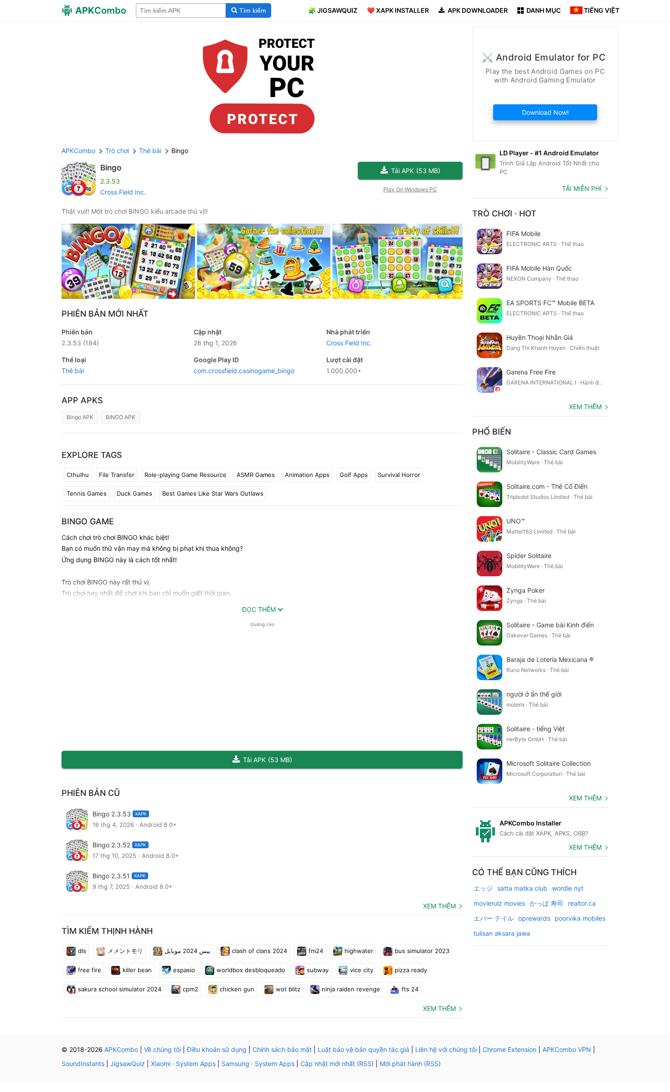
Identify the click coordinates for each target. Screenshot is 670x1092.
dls (82, 950)
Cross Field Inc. (123, 192)
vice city (361, 970)
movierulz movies (499, 903)
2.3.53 (80, 343)
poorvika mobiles (580, 918)
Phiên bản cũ (91, 793)
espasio (184, 970)
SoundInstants (83, 1063)
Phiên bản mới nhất (105, 313)
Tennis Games (87, 493)
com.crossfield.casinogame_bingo (244, 370)
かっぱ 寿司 (546, 903)
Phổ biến (491, 431)
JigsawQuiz (127, 1063)
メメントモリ (125, 950)
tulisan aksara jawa (502, 933)
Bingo (110, 167)
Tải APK (415, 170)
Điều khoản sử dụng (217, 1049)
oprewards (534, 918)
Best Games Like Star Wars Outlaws (212, 493)
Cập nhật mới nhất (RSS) (337, 1063)
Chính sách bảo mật (282, 1049)
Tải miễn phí (582, 188)
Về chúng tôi (162, 1049)
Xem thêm (439, 906)
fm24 (316, 950)
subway (318, 970)
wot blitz (288, 989)
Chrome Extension (509, 1049)
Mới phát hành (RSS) (410, 1063)
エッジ (483, 888)
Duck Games (134, 493)
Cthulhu (78, 474)
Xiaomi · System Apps (183, 1063)
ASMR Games (256, 474)
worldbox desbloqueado (250, 970)
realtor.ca (582, 903)
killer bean (137, 970)
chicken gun (237, 989)
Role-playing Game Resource (185, 474)
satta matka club (522, 888)
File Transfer (116, 474)
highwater (359, 950)
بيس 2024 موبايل (188, 950)
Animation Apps (307, 474)
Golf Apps (354, 474)
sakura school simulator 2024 (119, 989)
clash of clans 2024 (259, 950)
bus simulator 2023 (422, 950)
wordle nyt (567, 888)
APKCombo (78, 150)
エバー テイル (494, 918)
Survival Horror (399, 474)
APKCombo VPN (566, 1049)
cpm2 (190, 989)
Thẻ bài (73, 370)
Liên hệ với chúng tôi (446, 1049)
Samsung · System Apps (258, 1063)
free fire (89, 970)
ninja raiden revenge (351, 989)
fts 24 (410, 989)
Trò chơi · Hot (504, 213)
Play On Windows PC (410, 189)
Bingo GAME (88, 521)
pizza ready (411, 970)
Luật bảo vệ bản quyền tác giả (363, 1049)
